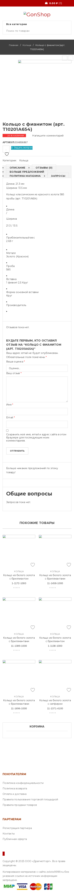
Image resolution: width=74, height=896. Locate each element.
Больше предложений (27, 171)
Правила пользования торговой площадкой (30, 799)
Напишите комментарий (48, 135)
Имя (9, 404)
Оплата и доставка (15, 794)
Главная (13, 45)
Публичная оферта (15, 839)
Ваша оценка (15, 361)
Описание (17, 167)
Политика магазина (25, 175)
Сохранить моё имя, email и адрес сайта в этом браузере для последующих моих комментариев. (36, 437)
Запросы (58, 175)
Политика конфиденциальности (23, 783)
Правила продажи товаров (20, 805)
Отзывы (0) (44, 167)
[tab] (16, 168)
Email (10, 417)
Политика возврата (15, 788)
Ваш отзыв (14, 373)
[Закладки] (6, 149)
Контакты (9, 833)
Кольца (27, 45)
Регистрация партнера (17, 828)
